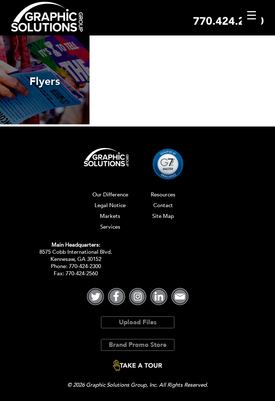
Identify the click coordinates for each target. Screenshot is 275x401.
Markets (110, 216)
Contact (163, 205)
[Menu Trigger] (251, 15)
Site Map (163, 216)
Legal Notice (110, 205)
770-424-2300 (85, 266)
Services (110, 226)
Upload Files (137, 322)
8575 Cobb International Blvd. (75, 252)
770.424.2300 (228, 21)
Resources (163, 194)
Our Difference (110, 194)
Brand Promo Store (138, 344)
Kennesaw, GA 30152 (75, 259)
